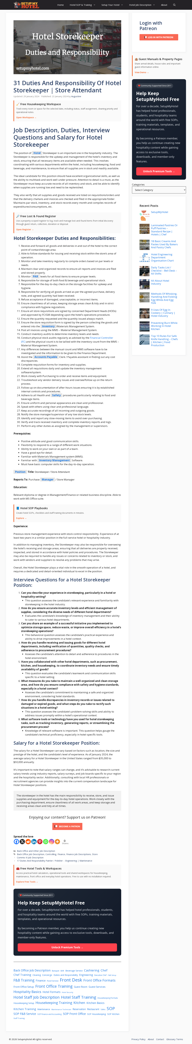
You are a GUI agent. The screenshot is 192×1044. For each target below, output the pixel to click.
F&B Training (24, 980)
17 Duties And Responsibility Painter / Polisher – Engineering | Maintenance (54, 860)
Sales (103, 1009)
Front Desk (71, 980)
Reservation (79, 1009)
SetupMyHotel (159, 212)
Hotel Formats (51, 992)
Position (20, 472)
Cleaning (37, 975)
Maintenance (43, 1009)
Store (95, 854)
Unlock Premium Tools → (67, 947)
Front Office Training (54, 986)
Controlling (50, 854)
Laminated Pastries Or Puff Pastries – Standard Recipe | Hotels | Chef (164, 229)
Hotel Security (67, 992)
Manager (47, 479)
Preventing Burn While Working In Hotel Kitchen (164, 326)
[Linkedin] (34, 841)
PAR (35, 276)
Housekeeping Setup (24, 1002)
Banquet (55, 971)
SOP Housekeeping (96, 1014)
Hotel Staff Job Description (37, 997)
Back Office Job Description (30, 854)
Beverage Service (74, 970)
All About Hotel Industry (160, 282)
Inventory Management (54, 460)
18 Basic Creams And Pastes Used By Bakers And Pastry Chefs (164, 244)
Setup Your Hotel (110, 4)
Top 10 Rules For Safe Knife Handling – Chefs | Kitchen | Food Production (164, 340)
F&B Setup (112, 975)
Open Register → (25, 229)
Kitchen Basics (95, 1003)
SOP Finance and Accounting (49, 1014)
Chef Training (22, 975)
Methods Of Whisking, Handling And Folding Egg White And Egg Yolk (164, 298)
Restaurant (93, 1009)
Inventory (48, 326)
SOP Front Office (74, 1014)
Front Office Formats (99, 980)
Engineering (86, 975)
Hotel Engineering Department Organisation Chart (162, 257)
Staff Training (19, 1018)
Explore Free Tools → (27, 881)
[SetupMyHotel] (26, 5)
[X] (22, 841)
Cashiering (91, 970)
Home (60, 4)
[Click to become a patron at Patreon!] (67, 830)
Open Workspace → (26, 117)
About (164, 4)
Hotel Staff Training (78, 997)
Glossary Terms (174, 1039)
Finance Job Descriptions (78, 854)
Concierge (47, 975)
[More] (57, 841)
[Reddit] (28, 841)
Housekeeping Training (54, 1002)
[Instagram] (51, 841)
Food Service (52, 980)
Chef (104, 970)
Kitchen (79, 1002)
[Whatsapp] (45, 841)
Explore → (21, 518)
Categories (138, 184)
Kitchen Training (25, 1009)
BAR (62, 971)
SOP (111, 1008)
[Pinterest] (39, 841)
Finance (61, 854)
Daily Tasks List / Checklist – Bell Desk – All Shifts (164, 270)
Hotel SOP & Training (81, 4)
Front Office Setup (24, 986)
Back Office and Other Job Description (36, 850)
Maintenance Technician (61, 1009)
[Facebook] (16, 841)
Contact (160, 1039)
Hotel (37, 153)
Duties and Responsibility (66, 975)
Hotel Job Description (140, 4)
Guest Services (97, 986)
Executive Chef (100, 975)
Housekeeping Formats (108, 998)
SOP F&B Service (25, 1014)
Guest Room (80, 986)
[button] (174, 5)
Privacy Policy (138, 1039)
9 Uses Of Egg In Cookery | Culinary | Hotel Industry (163, 313)
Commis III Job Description (30, 857)
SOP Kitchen (113, 1014)
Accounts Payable (45, 357)
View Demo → (142, 72)
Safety (56, 395)
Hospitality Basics (27, 991)
